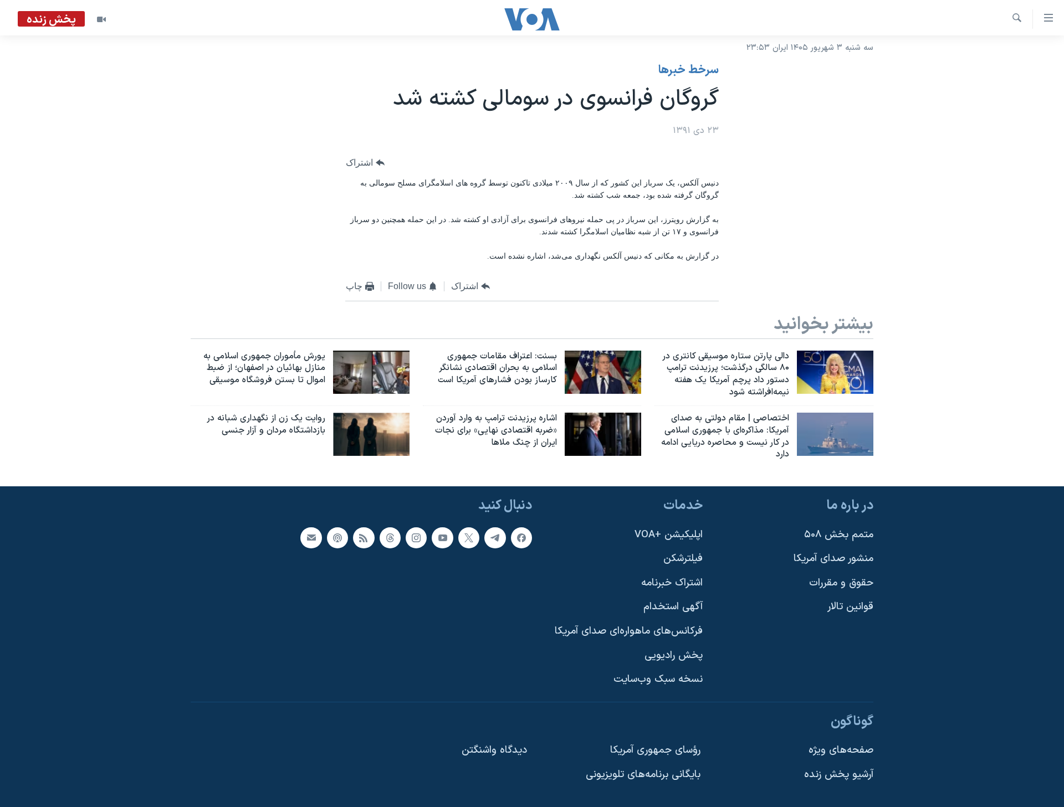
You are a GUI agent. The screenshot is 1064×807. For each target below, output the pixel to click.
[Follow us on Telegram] (494, 537)
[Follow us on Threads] (390, 537)
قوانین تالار (850, 607)
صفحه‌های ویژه (841, 750)
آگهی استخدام (673, 607)
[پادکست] (337, 537)
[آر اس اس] (363, 537)
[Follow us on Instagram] (416, 537)
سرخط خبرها (688, 70)
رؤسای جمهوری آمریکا (655, 750)
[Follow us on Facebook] (521, 537)
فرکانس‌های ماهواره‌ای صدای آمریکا (629, 631)
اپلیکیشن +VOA (669, 534)
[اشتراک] (310, 537)
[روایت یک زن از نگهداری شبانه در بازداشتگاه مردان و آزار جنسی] (371, 434)
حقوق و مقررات (841, 582)
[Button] (365, 163)
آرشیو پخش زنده (838, 774)
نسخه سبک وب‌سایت (658, 679)
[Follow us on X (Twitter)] (468, 537)
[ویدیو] (101, 19)
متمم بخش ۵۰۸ (838, 534)
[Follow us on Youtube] (442, 537)
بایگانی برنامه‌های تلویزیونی (643, 774)
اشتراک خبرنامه (672, 582)
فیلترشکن (683, 558)
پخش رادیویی (673, 655)
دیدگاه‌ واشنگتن (494, 750)
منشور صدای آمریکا (833, 558)
